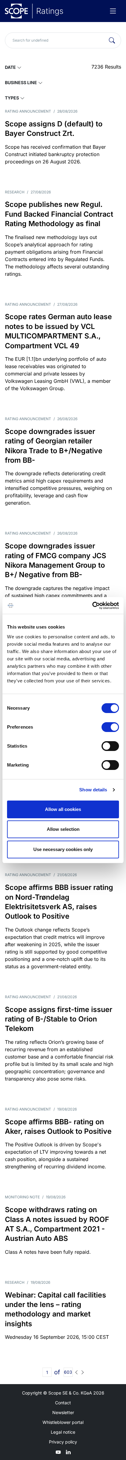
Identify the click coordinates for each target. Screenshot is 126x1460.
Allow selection (63, 829)
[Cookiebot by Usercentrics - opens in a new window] (92, 606)
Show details (93, 789)
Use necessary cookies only (63, 849)
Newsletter (63, 1412)
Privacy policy (63, 1441)
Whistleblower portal (63, 1422)
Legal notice (63, 1432)
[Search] (112, 40)
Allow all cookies (63, 809)
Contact (63, 1402)
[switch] (110, 727)
